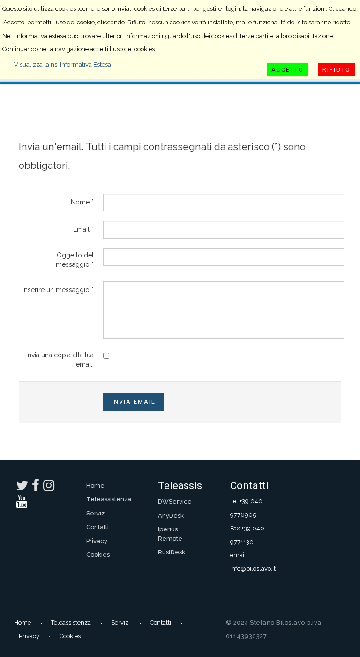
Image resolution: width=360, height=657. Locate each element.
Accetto (287, 69)
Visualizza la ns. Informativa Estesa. (63, 64)
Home (95, 485)
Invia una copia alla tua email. (60, 359)
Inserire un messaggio (58, 290)
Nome (82, 202)
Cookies (98, 554)
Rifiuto (336, 69)
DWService (175, 501)
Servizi (96, 513)
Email (83, 229)
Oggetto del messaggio (75, 259)
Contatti (97, 526)
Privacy (96, 540)
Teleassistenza (108, 499)
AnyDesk (171, 515)
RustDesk (171, 552)
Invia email (134, 401)
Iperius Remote (170, 534)
